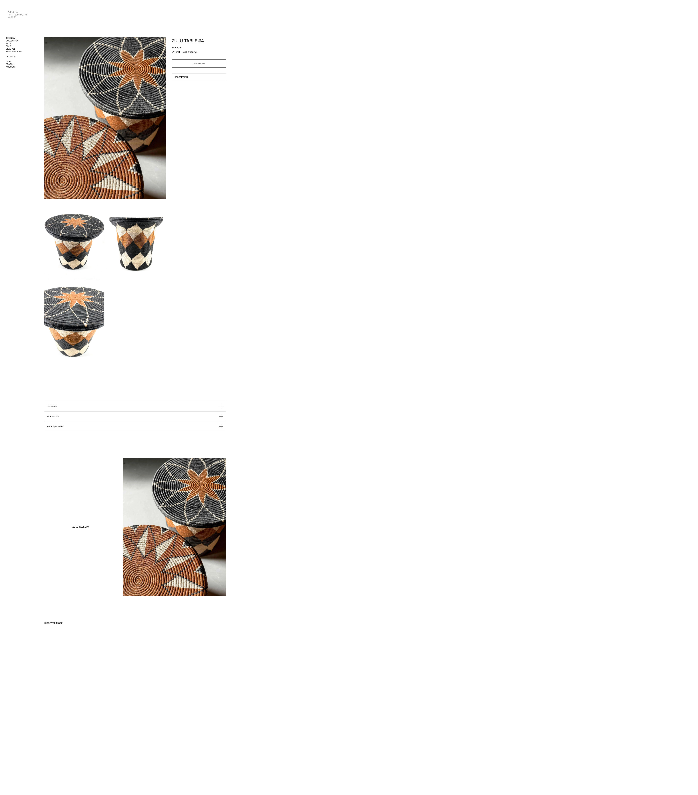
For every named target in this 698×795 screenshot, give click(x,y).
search (10, 64)
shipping (192, 52)
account (11, 67)
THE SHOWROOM (14, 52)
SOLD (8, 46)
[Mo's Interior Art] (19, 15)
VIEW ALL (10, 49)
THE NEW (10, 38)
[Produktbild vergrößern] (105, 118)
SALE (8, 44)
